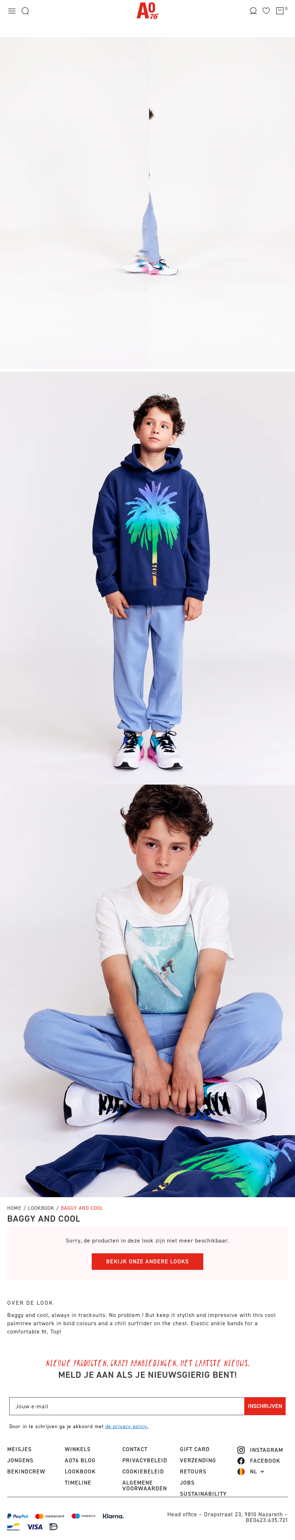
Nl (253, 1471)
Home (14, 1208)
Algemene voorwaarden (144, 1485)
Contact (135, 1449)
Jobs (187, 1482)
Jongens (20, 1460)
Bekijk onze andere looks (147, 1261)
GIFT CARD (195, 1449)
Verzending (198, 1460)
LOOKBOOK (80, 1471)
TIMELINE (78, 1482)
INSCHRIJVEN (265, 1406)
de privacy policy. (127, 1426)
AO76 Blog (80, 1460)
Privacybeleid (144, 1460)
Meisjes (19, 1449)
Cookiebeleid (143, 1471)
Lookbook (42, 1208)
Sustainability (203, 1494)
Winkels (78, 1449)
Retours (193, 1471)
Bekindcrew (26, 1471)
